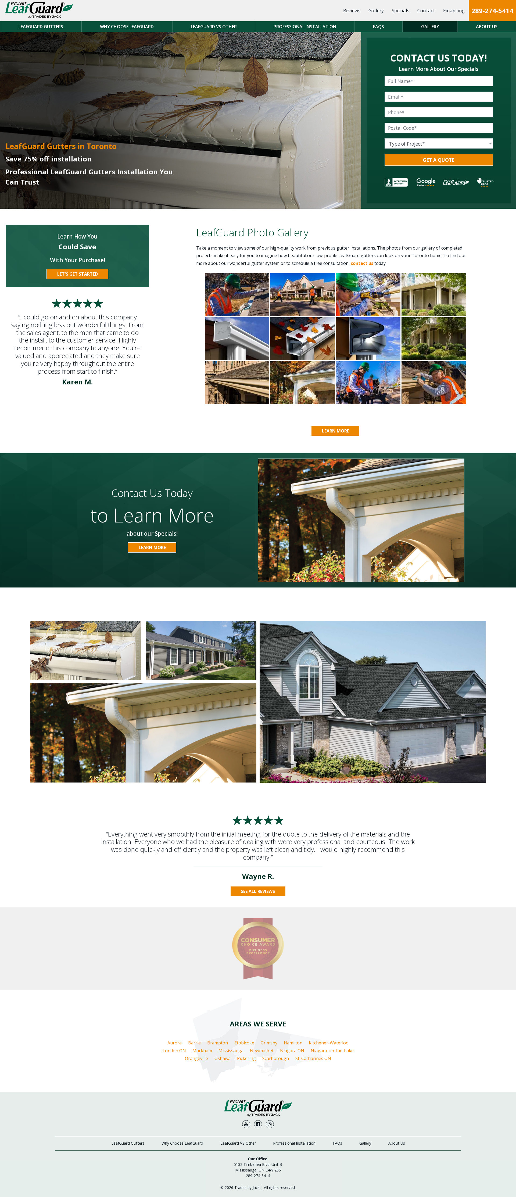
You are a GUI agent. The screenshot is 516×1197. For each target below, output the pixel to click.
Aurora (174, 1043)
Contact (426, 10)
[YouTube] (246, 1124)
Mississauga (230, 1051)
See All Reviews (258, 891)
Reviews (351, 10)
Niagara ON (292, 1051)
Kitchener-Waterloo (329, 1043)
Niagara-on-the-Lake (332, 1051)
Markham (202, 1051)
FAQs (378, 27)
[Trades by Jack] (39, 10)
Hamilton (293, 1043)
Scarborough (275, 1058)
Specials (400, 10)
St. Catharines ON (313, 1058)
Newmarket (262, 1051)
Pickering (246, 1058)
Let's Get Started (77, 274)
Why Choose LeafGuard (127, 27)
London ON (174, 1051)
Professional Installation (305, 27)
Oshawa (222, 1058)
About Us (486, 27)
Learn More (335, 431)
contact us (362, 263)
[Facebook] (258, 1124)
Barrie (194, 1043)
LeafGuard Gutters (41, 27)
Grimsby (269, 1043)
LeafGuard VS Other (214, 27)
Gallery (376, 10)
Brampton (217, 1043)
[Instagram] (270, 1124)
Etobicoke (244, 1043)
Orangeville (196, 1058)
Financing (454, 10)
